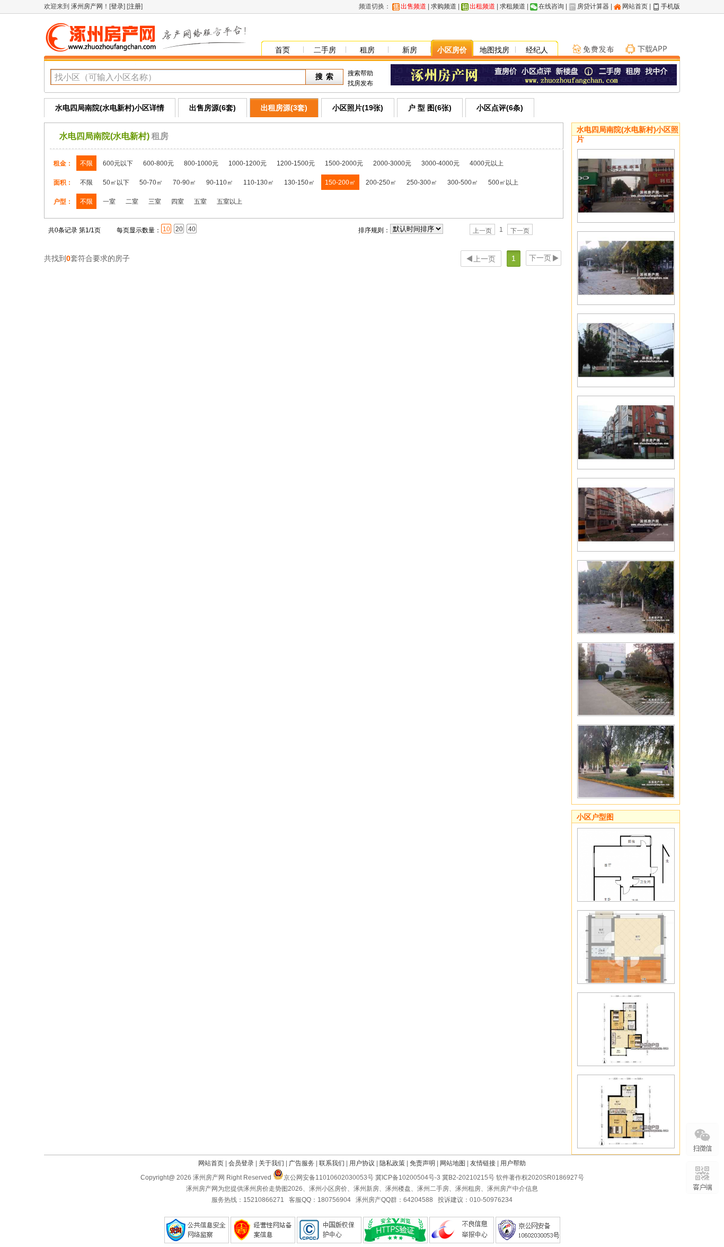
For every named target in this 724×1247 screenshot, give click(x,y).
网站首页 (635, 6)
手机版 (670, 6)
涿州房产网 (86, 6)
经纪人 (537, 50)
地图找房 (494, 50)
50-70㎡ (151, 182)
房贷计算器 (593, 6)
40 (192, 229)
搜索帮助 (360, 73)
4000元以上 (487, 163)
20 (179, 229)
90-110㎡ (219, 182)
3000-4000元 (440, 163)
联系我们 (332, 1163)
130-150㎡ (299, 182)
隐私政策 (392, 1163)
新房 (409, 50)
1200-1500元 (296, 163)
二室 (132, 201)
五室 (200, 201)
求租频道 (512, 6)
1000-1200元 (247, 163)
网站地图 (452, 1163)
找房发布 (360, 83)
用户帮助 (513, 1163)
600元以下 (118, 163)
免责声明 (422, 1163)
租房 (367, 50)
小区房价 (452, 50)
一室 (109, 201)
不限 (86, 163)
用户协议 (362, 1163)
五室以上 (229, 201)
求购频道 (443, 6)
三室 (154, 201)
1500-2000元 (344, 163)
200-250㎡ (381, 182)
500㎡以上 (503, 182)
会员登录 (241, 1163)
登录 (117, 6)
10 (166, 229)
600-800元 (158, 163)
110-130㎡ (258, 182)
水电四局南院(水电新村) (104, 136)
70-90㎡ (184, 182)
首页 (282, 50)
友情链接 (483, 1163)
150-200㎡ (340, 182)
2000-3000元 (392, 163)
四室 (177, 201)
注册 (134, 6)
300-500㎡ (462, 182)
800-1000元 (201, 163)
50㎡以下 (116, 182)
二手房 (325, 50)
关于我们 (271, 1163)
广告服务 (301, 1163)
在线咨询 (551, 6)
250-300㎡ (422, 182)
